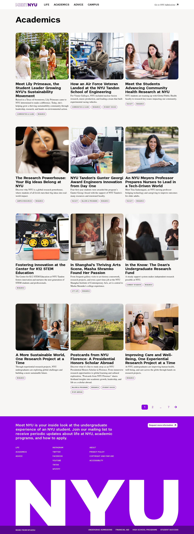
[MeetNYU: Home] (26, 4)
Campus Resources (24, 201)
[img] (42, 56)
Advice (78, 4)
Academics (61, 4)
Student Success (169, 530)
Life (46, 4)
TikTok (56, 465)
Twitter (57, 452)
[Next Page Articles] (175, 407)
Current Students (134, 285)
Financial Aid (122, 530)
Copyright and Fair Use (101, 456)
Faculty (130, 104)
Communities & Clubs (25, 114)
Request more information (161, 425)
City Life (75, 291)
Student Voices (110, 107)
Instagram (58, 447)
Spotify (56, 469)
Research (41, 114)
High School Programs (145, 530)
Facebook (58, 456)
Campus (93, 4)
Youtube (57, 460)
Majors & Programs (89, 201)
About (92, 447)
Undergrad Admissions (100, 530)
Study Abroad (77, 392)
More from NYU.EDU (25, 530)
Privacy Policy (97, 452)
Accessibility (96, 460)
